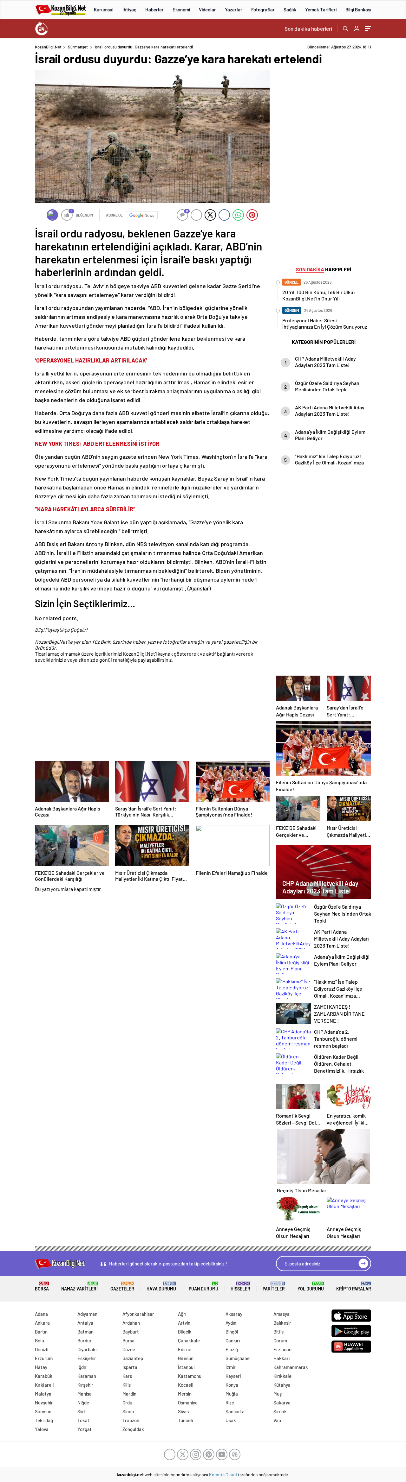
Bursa (128, 1340)
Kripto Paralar (353, 1286)
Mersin (185, 1394)
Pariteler (274, 1286)
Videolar (207, 9)
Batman (85, 1331)
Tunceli (185, 1420)
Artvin (184, 1323)
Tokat (83, 1420)
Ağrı (182, 1314)
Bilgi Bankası (358, 9)
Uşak (231, 1420)
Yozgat (84, 1429)
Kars (127, 1376)
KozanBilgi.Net (48, 46)
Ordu (127, 1402)
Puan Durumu (203, 1286)
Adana (41, 1314)
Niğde (83, 1402)
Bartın (41, 1331)
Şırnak (280, 1411)
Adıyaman (87, 1314)
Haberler (154, 9)
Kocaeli (185, 1385)
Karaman (86, 1376)
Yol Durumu (311, 1286)
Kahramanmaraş (290, 1367)
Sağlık (290, 9)
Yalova (42, 1429)
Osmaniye (188, 1402)
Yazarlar (233, 9)
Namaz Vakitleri (79, 1286)
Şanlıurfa (235, 1411)
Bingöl (232, 1331)
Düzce (128, 1349)
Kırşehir (85, 1385)
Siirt (81, 1411)
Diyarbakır (87, 1349)
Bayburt (130, 1331)
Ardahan (131, 1323)
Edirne (184, 1349)
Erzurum (44, 1358)
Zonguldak (133, 1429)
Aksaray (234, 1314)
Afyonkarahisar (138, 1314)
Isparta (129, 1367)
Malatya (43, 1394)
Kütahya (282, 1385)
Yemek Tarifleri (321, 9)
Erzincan (282, 1349)
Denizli (41, 1349)
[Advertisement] (152, 713)
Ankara (42, 1323)
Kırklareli (44, 1385)
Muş (277, 1394)
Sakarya (282, 1402)
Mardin (129, 1394)
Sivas (183, 1411)
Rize (230, 1402)
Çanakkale (189, 1340)
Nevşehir (44, 1402)
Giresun (185, 1358)
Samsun (43, 1411)
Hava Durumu (161, 1286)
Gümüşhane (238, 1358)
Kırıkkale (282, 1376)
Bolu (39, 1340)
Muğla (232, 1394)
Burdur (84, 1340)
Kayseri (233, 1376)
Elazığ (232, 1349)
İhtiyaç (129, 9)
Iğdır (82, 1367)
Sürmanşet (78, 46)
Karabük (43, 1376)
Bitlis (278, 1331)
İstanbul (186, 1367)
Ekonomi (181, 9)
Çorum (280, 1340)
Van (277, 1420)
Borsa (42, 1286)
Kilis (126, 1385)
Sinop (128, 1411)
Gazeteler (122, 1286)
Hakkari (281, 1358)
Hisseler (240, 1286)
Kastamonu (189, 1376)
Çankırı (233, 1340)
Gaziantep (132, 1358)
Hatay (41, 1367)
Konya (232, 1385)
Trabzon (130, 1420)
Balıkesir (282, 1323)
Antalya (85, 1323)
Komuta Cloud (223, 1474)
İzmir (231, 1367)
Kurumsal (104, 9)
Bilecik (185, 1331)
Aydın (231, 1323)
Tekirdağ (44, 1420)
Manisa (84, 1394)
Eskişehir (86, 1358)
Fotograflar (263, 9)
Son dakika (308, 28)
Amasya (281, 1314)
